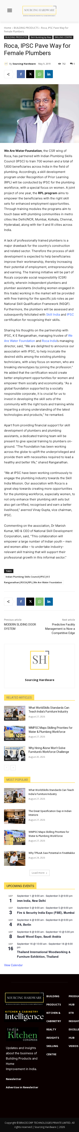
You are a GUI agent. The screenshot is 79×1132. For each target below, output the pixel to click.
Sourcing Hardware (24, 63)
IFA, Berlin (24, 924)
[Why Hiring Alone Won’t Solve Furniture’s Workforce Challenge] (14, 753)
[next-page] (13, 767)
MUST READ (11, 718)
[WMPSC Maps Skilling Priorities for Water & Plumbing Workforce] (14, 733)
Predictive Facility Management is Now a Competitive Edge (60, 629)
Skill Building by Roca (41, 37)
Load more (38, 873)
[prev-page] (6, 767)
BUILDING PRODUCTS (26, 28)
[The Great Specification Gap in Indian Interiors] (14, 816)
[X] (30, 74)
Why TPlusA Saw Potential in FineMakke (52, 852)
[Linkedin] (49, 74)
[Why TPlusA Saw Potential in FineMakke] (14, 858)
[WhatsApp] (39, 74)
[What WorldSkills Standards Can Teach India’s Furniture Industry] (14, 713)
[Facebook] (21, 74)
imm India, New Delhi (31, 901)
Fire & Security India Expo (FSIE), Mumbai (46, 913)
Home (7, 28)
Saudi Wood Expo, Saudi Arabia (39, 936)
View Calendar (13, 965)
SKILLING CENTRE (63, 37)
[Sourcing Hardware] (6, 64)
